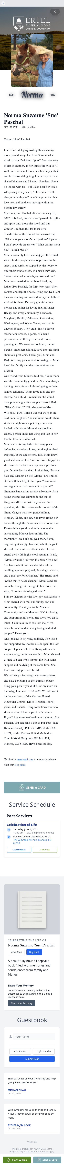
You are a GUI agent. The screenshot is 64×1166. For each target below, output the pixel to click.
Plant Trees (45, 849)
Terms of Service (41, 1151)
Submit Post (32, 1058)
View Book (16, 952)
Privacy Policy (23, 1151)
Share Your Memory (21, 1003)
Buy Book (34, 952)
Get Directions (19, 849)
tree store (20, 764)
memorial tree (25, 759)
